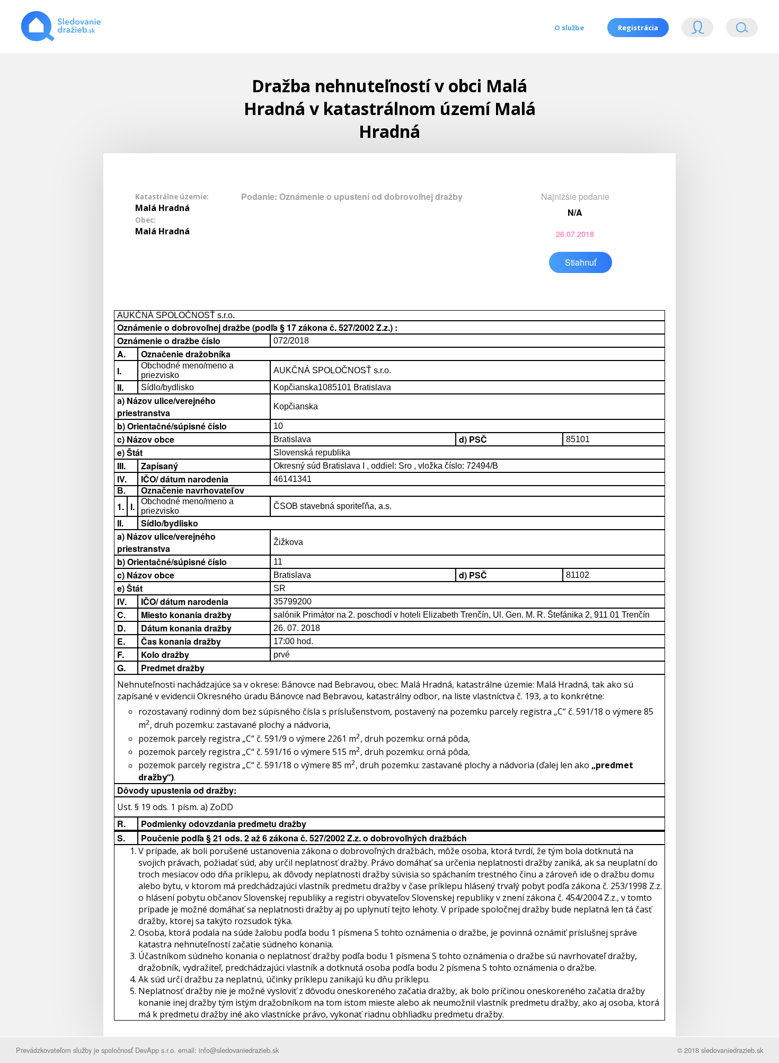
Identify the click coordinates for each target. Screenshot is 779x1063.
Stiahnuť (580, 262)
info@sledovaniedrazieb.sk (239, 1050)
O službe (569, 27)
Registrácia (638, 27)
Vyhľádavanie (737, 30)
